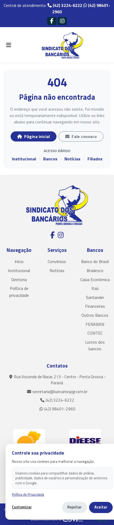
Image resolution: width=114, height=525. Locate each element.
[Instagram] (62, 21)
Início (19, 261)
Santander (95, 297)
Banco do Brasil (95, 261)
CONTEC (95, 333)
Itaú (95, 288)
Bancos (50, 159)
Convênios (57, 261)
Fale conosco (84, 136)
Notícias (72, 159)
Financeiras (95, 306)
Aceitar (100, 507)
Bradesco (95, 270)
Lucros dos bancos (95, 345)
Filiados (94, 159)
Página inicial (36, 136)
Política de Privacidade (28, 494)
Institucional (24, 159)
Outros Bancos (94, 315)
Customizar (22, 507)
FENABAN (95, 324)
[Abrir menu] (8, 45)
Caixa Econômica (95, 279)
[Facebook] (51, 21)
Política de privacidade (19, 291)
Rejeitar (74, 507)
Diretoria (19, 279)
